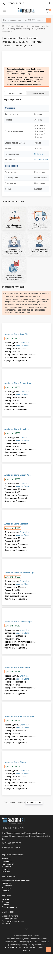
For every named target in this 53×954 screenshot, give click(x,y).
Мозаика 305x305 (34, 803)
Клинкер (5, 902)
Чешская (5, 869)
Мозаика (5, 899)
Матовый (5, 891)
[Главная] (3, 26)
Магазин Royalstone (10, 916)
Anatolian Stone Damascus (16, 524)
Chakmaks (38, 154)
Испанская (6, 859)
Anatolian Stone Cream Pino (17, 475)
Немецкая (6, 872)
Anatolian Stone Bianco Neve (17, 383)
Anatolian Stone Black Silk (16, 429)
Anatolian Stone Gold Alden (17, 667)
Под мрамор (7, 886)
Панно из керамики (9, 907)
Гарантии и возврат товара (13, 921)
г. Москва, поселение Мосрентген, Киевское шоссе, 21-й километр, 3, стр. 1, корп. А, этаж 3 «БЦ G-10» (26, 836)
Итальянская (7, 861)
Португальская (8, 864)
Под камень (6, 883)
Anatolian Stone (41, 159)
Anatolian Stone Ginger (15, 762)
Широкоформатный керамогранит (16, 880)
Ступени (5, 905)
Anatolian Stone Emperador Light (19, 573)
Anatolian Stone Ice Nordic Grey (19, 716)
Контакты (6, 924)
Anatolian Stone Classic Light (18, 621)
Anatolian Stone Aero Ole (16, 334)
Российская (6, 867)
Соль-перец (7, 888)
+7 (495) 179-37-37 (12, 843)
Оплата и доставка (9, 918)
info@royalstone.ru (12, 847)
